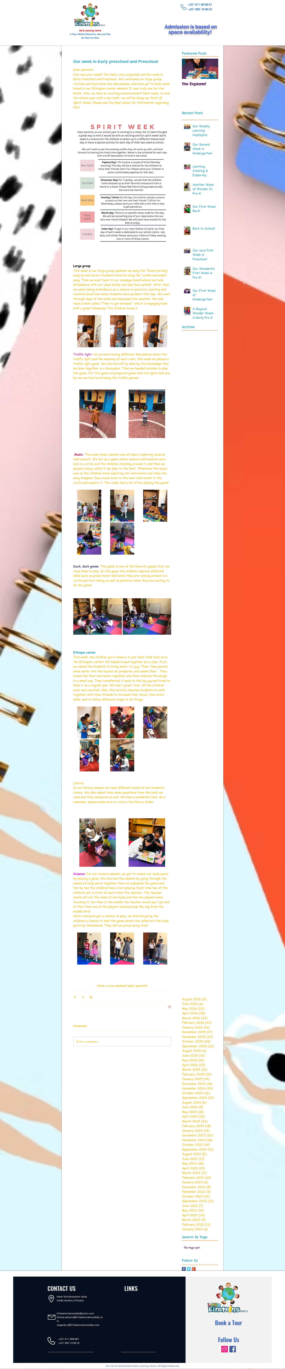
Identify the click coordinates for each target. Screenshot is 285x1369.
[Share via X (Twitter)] (82, 997)
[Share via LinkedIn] (91, 997)
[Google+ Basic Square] (194, 1269)
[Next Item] (212, 68)
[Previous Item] (187, 68)
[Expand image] (122, 184)
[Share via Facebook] (74, 997)
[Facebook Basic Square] (184, 1269)
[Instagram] (224, 1349)
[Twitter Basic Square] (189, 1269)
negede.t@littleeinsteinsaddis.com (78, 1325)
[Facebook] (232, 1349)
